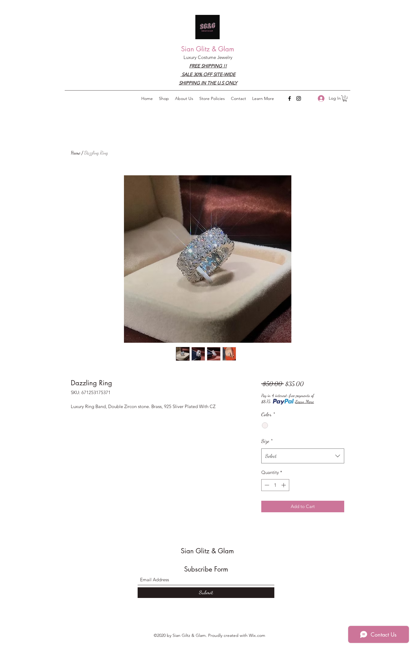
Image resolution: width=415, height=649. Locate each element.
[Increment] (284, 485)
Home (75, 153)
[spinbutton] (275, 485)
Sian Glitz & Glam (207, 49)
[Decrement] (266, 485)
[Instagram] (299, 98)
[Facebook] (289, 98)
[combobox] (302, 456)
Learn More (304, 401)
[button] (263, 98)
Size (267, 441)
